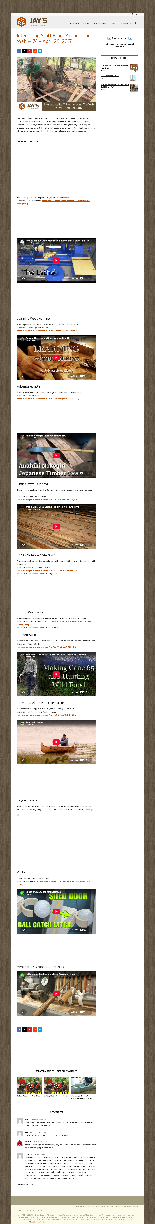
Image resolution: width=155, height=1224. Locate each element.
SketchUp (86, 23)
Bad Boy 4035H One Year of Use (28, 1096)
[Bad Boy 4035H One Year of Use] (29, 1085)
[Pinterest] (29, 51)
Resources (125, 23)
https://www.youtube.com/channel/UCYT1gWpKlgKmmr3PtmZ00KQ (48, 399)
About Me (90, 1207)
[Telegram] (40, 51)
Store (113, 23)
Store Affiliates (80, 1207)
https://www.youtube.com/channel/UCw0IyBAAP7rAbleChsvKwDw (47, 331)
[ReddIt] (35, 51)
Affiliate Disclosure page (37, 1222)
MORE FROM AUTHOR (67, 1071)
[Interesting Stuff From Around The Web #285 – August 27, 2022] (83, 1085)
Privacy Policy (100, 1207)
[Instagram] (132, 14)
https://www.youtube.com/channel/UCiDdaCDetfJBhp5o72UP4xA (46, 647)
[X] (24, 51)
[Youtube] (136, 14)
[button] (135, 23)
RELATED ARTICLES (45, 1071)
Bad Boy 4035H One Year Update (56, 1096)
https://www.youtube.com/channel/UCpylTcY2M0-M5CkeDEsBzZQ (47, 570)
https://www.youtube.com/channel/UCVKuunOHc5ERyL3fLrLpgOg (47, 499)
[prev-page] (18, 1102)
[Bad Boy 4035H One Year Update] (56, 1085)
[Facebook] (129, 14)
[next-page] (22, 1102)
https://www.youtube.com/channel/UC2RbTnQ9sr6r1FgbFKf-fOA (46, 715)
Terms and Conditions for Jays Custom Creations (122, 1207)
